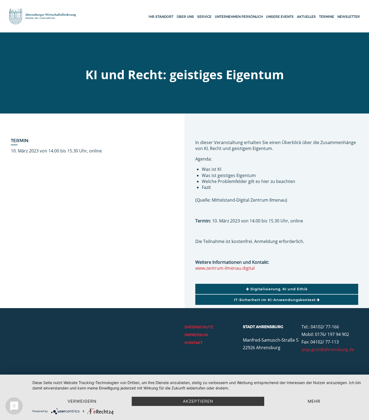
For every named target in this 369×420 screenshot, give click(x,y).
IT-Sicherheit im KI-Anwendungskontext (275, 300)
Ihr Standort (161, 17)
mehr (314, 401)
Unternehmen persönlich (239, 17)
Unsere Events (280, 17)
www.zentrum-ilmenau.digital (225, 268)
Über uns (185, 17)
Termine (326, 17)
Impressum (196, 334)
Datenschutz (199, 327)
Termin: (20, 140)
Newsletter (348, 17)
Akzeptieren (198, 401)
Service (204, 17)
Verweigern (82, 401)
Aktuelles (306, 17)
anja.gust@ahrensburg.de (327, 349)
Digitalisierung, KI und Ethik (278, 289)
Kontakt (194, 342)
